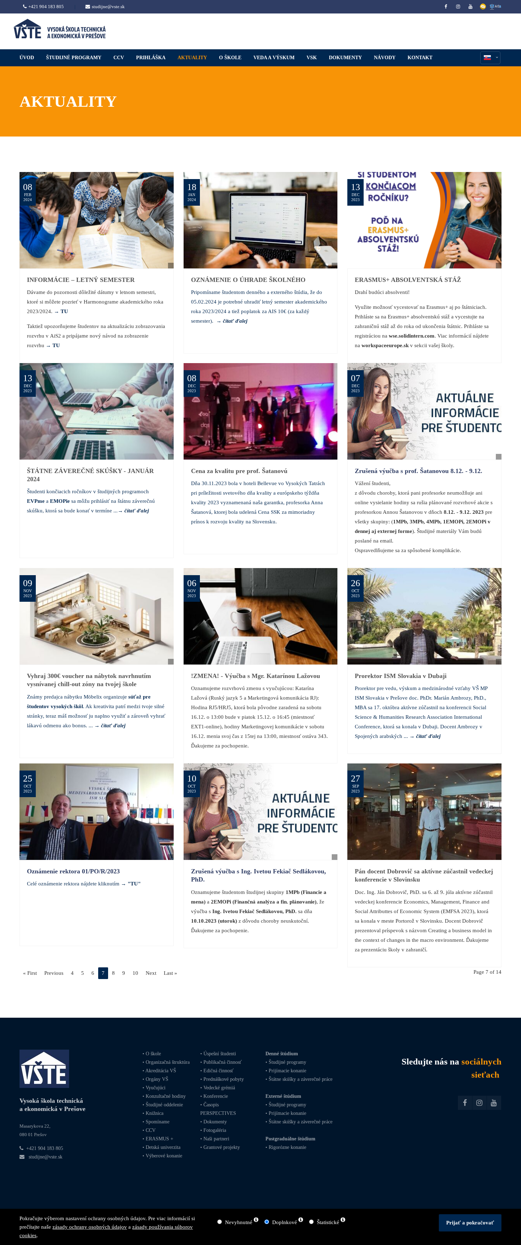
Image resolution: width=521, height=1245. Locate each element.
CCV (151, 1130)
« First (30, 973)
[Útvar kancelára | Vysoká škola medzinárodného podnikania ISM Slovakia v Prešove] (261, 616)
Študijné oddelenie (164, 1104)
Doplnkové (284, 1222)
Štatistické (328, 1222)
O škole (153, 1053)
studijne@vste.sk (108, 6)
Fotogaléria (214, 1130)
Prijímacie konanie (287, 1070)
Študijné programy (287, 1062)
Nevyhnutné (238, 1222)
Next (151, 973)
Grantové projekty (221, 1147)
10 (135, 973)
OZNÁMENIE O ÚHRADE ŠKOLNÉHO (248, 279)
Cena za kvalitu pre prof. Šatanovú (239, 470)
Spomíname (157, 1121)
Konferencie (215, 1096)
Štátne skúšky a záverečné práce (299, 1079)
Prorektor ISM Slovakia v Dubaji (401, 675)
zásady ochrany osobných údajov (89, 1227)
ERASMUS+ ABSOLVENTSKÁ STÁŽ (408, 279)
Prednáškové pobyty (223, 1079)
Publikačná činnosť (222, 1062)
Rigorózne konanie (287, 1147)
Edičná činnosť (218, 1070)
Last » (170, 973)
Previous (53, 973)
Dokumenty (215, 1121)
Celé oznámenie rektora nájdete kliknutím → (84, 883)
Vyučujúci (155, 1087)
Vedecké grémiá (219, 1087)
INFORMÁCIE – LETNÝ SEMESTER (81, 279)
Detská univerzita (163, 1147)
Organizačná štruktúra (168, 1062)
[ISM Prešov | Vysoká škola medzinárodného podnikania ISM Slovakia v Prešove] (96, 411)
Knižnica (153, 1113)
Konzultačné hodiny (165, 1096)
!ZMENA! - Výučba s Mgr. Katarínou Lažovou (255, 675)
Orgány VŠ (157, 1079)
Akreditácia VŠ (160, 1070)
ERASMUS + (159, 1138)
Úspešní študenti (219, 1053)
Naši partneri (216, 1138)
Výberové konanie (164, 1155)
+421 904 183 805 (46, 6)
